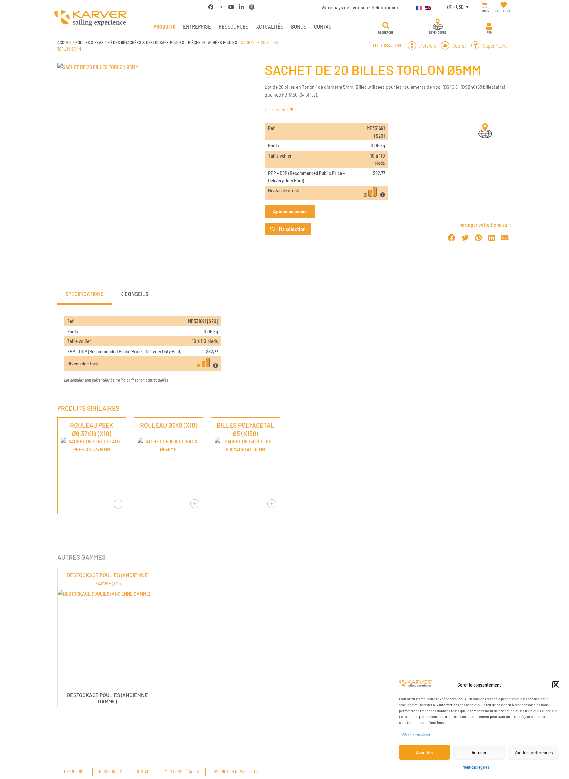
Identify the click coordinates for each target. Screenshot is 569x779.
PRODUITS (164, 26)
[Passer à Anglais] (426, 7)
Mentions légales (476, 767)
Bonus (299, 26)
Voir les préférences (533, 752)
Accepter (424, 752)
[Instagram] (221, 7)
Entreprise (197, 26)
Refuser (479, 752)
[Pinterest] (251, 7)
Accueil (64, 42)
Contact (324, 26)
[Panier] (484, 5)
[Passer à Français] (417, 7)
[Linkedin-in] (241, 7)
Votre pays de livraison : (359, 7)
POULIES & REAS (89, 42)
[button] (556, 684)
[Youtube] (231, 7)
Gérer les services (416, 734)
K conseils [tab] (134, 293)
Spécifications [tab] (85, 293)
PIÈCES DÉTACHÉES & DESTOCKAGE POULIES (145, 42)
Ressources (234, 26)
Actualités (270, 26)
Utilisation (387, 45)
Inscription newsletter (235, 771)
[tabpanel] (284, 350)
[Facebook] (210, 7)
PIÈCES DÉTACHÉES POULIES (212, 42)
